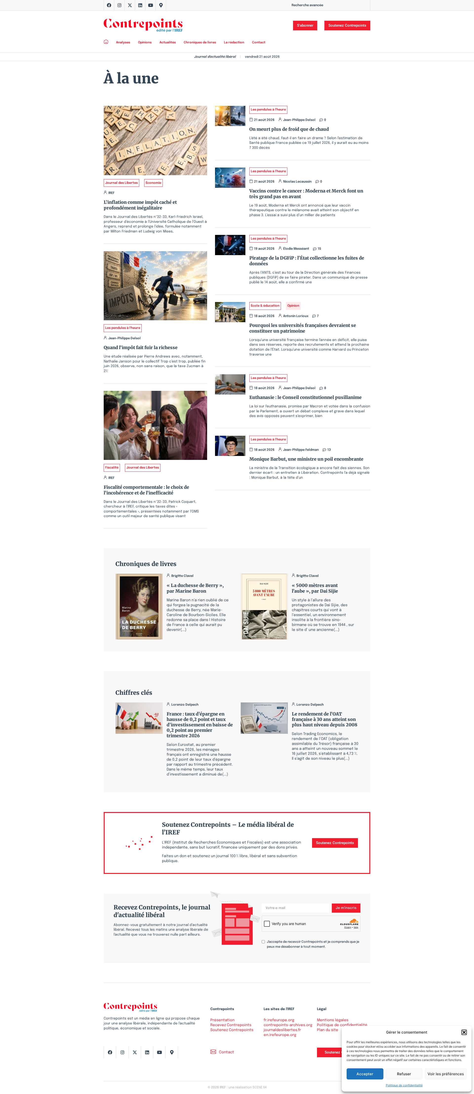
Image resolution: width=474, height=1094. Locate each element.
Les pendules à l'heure (122, 328)
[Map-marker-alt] (161, 5)
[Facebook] (109, 5)
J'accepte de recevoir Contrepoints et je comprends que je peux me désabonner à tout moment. (313, 944)
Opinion (293, 305)
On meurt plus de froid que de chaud (289, 129)
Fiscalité (111, 467)
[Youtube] (150, 5)
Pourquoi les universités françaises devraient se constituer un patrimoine (302, 328)
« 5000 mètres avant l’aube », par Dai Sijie (315, 588)
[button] (464, 1032)
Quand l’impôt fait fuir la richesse (141, 347)
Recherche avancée (307, 5)
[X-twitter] (130, 5)
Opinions (145, 42)
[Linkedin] (140, 5)
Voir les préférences (446, 1074)
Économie (153, 183)
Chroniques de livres (200, 42)
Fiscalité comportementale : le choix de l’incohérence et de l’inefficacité (146, 490)
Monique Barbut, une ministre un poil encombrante (306, 459)
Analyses (123, 42)
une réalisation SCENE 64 (247, 1087)
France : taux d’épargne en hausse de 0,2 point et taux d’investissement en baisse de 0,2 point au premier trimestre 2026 (200, 724)
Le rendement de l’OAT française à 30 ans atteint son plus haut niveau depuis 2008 (324, 719)
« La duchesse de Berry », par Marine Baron (195, 588)
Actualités (167, 42)
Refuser (404, 1074)
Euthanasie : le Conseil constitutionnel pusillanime (305, 397)
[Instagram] (119, 5)
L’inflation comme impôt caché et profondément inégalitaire (140, 205)
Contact (258, 42)
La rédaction (234, 42)
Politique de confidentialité (404, 1085)
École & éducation (265, 305)
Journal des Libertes (121, 183)
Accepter (364, 1074)
